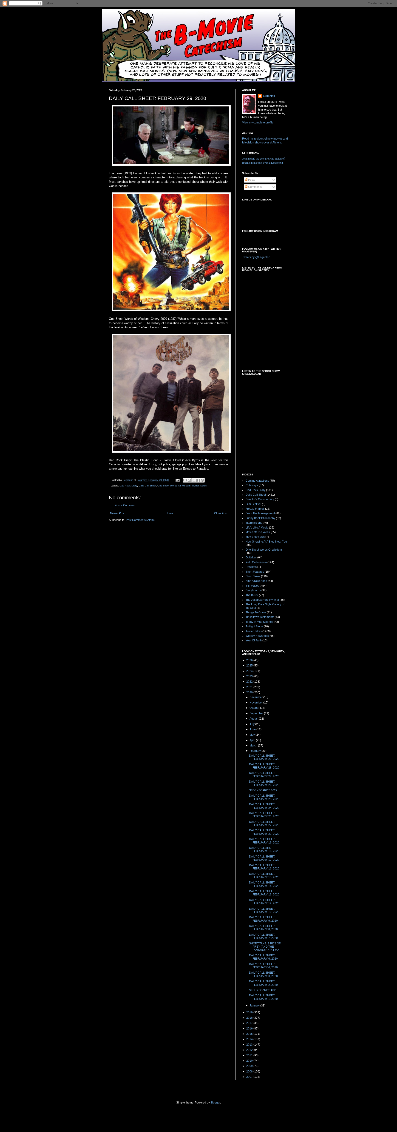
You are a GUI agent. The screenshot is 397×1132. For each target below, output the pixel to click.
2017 (249, 1023)
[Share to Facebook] (198, 480)
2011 (249, 1055)
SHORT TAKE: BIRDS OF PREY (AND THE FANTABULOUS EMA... (265, 947)
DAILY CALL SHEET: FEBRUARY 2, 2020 (263, 983)
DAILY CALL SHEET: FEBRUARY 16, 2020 (264, 867)
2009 (249, 1066)
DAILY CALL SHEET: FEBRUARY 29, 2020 (264, 757)
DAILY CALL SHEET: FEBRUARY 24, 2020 (264, 806)
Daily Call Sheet (147, 485)
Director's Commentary (260, 499)
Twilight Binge (254, 626)
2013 (249, 1044)
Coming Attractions (257, 480)
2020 (249, 692)
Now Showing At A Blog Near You (266, 541)
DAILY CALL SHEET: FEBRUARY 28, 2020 (264, 766)
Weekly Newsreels (257, 635)
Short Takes (253, 576)
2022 (249, 681)
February (255, 750)
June (253, 729)
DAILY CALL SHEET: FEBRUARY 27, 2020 (264, 774)
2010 (249, 1060)
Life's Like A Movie (257, 527)
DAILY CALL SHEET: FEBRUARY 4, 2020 (263, 966)
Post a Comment (125, 505)
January (255, 1005)
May (252, 734)
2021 (249, 687)
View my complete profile (257, 122)
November (256, 702)
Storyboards (253, 590)
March (254, 745)
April (253, 740)
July (252, 724)
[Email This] (185, 480)
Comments (254, 187)
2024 (249, 671)
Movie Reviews (255, 536)
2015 (249, 1033)
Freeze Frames (255, 508)
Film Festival (253, 504)
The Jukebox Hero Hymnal (262, 599)
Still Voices (252, 585)
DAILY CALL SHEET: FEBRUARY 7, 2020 (263, 936)
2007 (249, 1076)
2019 (249, 1012)
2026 (249, 660)
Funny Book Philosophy (260, 518)
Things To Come (256, 612)
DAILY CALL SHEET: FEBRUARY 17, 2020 (264, 858)
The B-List (252, 595)
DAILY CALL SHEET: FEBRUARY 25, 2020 (264, 797)
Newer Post (117, 513)
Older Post (220, 513)
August (254, 718)
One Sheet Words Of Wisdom (173, 485)
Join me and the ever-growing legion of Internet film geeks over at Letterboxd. (263, 160)
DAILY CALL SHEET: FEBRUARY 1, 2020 (263, 997)
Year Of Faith (254, 640)
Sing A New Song (256, 581)
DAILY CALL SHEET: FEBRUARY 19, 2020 (264, 841)
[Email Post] (177, 480)
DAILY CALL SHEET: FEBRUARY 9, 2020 (263, 919)
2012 (249, 1050)
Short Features (255, 571)
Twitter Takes (199, 485)
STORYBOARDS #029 (263, 790)
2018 (249, 1017)
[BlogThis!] (189, 480)
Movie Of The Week (258, 532)
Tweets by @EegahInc (256, 257)
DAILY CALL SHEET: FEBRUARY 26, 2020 (264, 783)
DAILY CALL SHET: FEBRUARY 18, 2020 (264, 849)
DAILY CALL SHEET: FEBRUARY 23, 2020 (264, 815)
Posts (251, 179)
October (255, 707)
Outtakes (251, 557)
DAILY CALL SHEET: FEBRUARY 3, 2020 (263, 974)
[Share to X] (193, 480)
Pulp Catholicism (256, 562)
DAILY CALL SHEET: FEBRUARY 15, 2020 (264, 875)
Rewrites (251, 567)
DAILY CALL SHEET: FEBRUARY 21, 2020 (264, 832)
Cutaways (252, 485)
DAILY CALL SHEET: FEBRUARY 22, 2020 (264, 823)
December (256, 697)
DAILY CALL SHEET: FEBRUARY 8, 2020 (263, 927)
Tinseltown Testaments (260, 617)
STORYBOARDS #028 (263, 990)
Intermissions (254, 522)
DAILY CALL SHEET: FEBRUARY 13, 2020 (264, 893)
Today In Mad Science (259, 621)
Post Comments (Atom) (140, 520)
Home (169, 513)
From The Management (260, 513)
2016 (249, 1028)
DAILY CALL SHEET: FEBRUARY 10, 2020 (264, 910)
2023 (249, 676)
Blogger (215, 1102)
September (257, 713)
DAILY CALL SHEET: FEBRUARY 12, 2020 (264, 901)
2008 (249, 1071)
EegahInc (269, 95)
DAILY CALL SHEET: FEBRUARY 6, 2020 (263, 957)
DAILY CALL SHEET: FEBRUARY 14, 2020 (264, 884)
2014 (249, 1039)
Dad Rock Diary (128, 485)
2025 (249, 665)
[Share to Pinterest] (202, 480)
